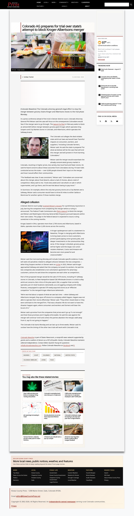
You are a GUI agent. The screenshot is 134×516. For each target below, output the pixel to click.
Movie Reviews (90, 475)
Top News (16, 473)
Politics (15, 478)
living (43, 360)
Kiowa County (35, 473)
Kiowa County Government (58, 475)
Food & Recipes (90, 473)
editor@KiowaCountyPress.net (28, 496)
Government (53, 473)
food (52, 360)
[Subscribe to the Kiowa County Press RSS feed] (111, 121)
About (87, 6)
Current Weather (73, 473)
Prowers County (36, 478)
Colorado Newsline (30, 360)
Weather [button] (74, 2)
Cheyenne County (36, 475)
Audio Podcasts (90, 478)
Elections (16, 480)
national (57, 355)
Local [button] (46, 2)
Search (106, 473)
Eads (32, 480)
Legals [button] (64, 6)
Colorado (46, 355)
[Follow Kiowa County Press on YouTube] (117, 121)
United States (70, 355)
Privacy (106, 480)
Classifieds (86, 2)
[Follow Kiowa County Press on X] (100, 121)
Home (39, 2)
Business (26, 355)
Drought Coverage (73, 478)
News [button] (53, 2)
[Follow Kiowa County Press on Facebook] (106, 121)
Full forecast (101, 59)
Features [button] (40, 6)
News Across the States (20, 475)
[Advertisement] (53, 93)
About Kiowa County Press (112, 478)
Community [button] (63, 2)
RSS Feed (107, 475)
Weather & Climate (73, 475)
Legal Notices (54, 482)
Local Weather (72, 480)
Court (36, 355)
